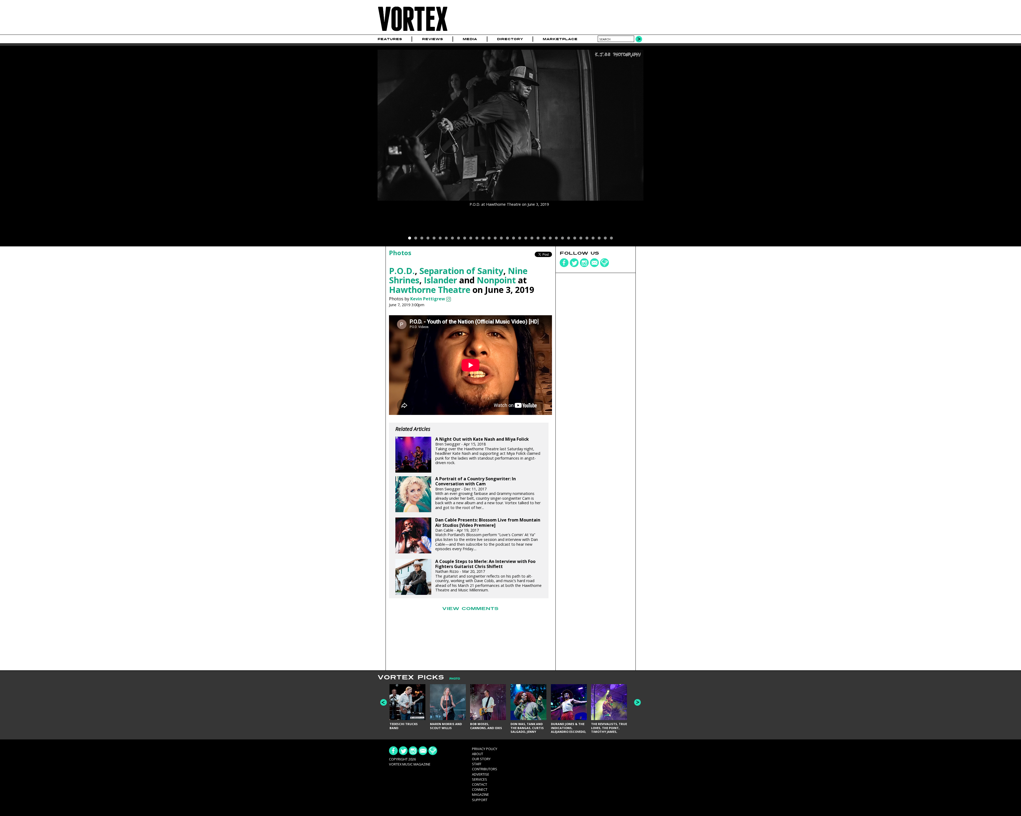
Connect (479, 789)
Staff (476, 764)
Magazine (480, 794)
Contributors (484, 769)
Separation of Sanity (461, 270)
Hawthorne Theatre (429, 289)
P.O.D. (402, 270)
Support (479, 799)
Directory (510, 39)
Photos (400, 252)
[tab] (452, 678)
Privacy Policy (484, 748)
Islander (440, 280)
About (477, 753)
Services (479, 779)
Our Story (481, 758)
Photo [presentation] (454, 678)
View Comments (470, 609)
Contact (479, 784)
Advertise (480, 774)
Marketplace (560, 39)
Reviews (432, 39)
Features (390, 39)
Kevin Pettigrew (427, 299)
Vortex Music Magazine (409, 764)
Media (470, 39)
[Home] (413, 31)
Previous (383, 702)
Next (637, 702)
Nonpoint (496, 280)
